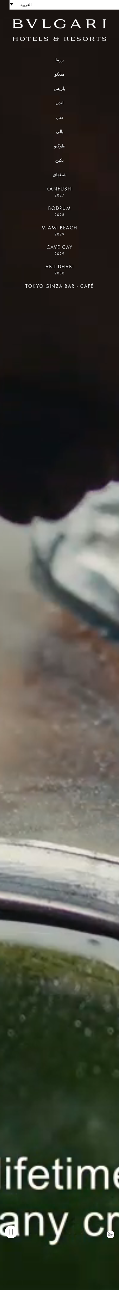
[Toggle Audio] (110, 1234)
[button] (24, 5)
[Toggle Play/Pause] (11, 1232)
